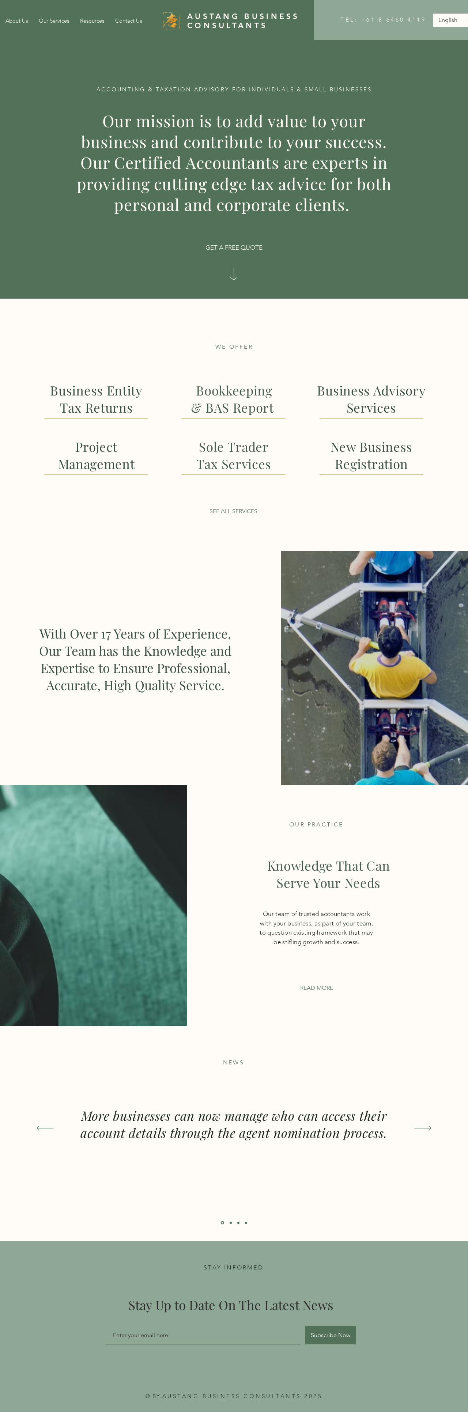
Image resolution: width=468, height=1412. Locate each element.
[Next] (422, 1129)
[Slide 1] (231, 1223)
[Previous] (45, 1129)
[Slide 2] (238, 1223)
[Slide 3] (246, 1223)
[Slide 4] (222, 1222)
